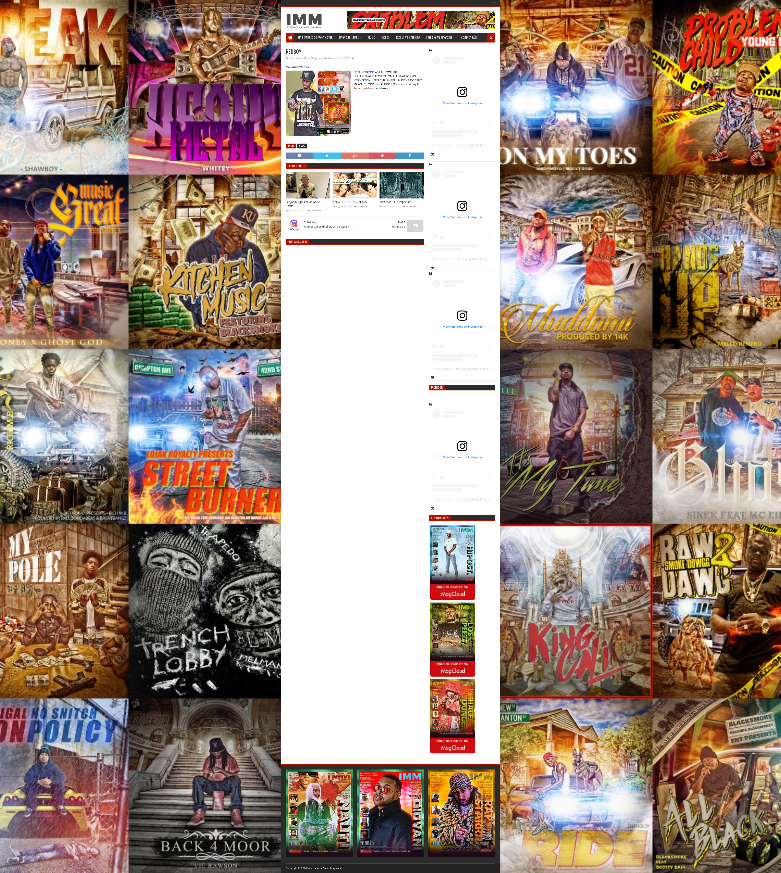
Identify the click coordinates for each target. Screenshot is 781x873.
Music (371, 37)
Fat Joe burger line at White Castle (303, 204)
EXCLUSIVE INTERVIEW (408, 37)
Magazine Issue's (349, 37)
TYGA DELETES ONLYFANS (350, 202)
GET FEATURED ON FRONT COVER (315, 37)
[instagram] (493, 3)
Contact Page (469, 37)
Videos (385, 37)
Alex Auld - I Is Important (395, 202)
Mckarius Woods (297, 67)
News (302, 146)
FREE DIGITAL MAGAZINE (439, 37)
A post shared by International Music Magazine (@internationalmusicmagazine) (483, 145)
